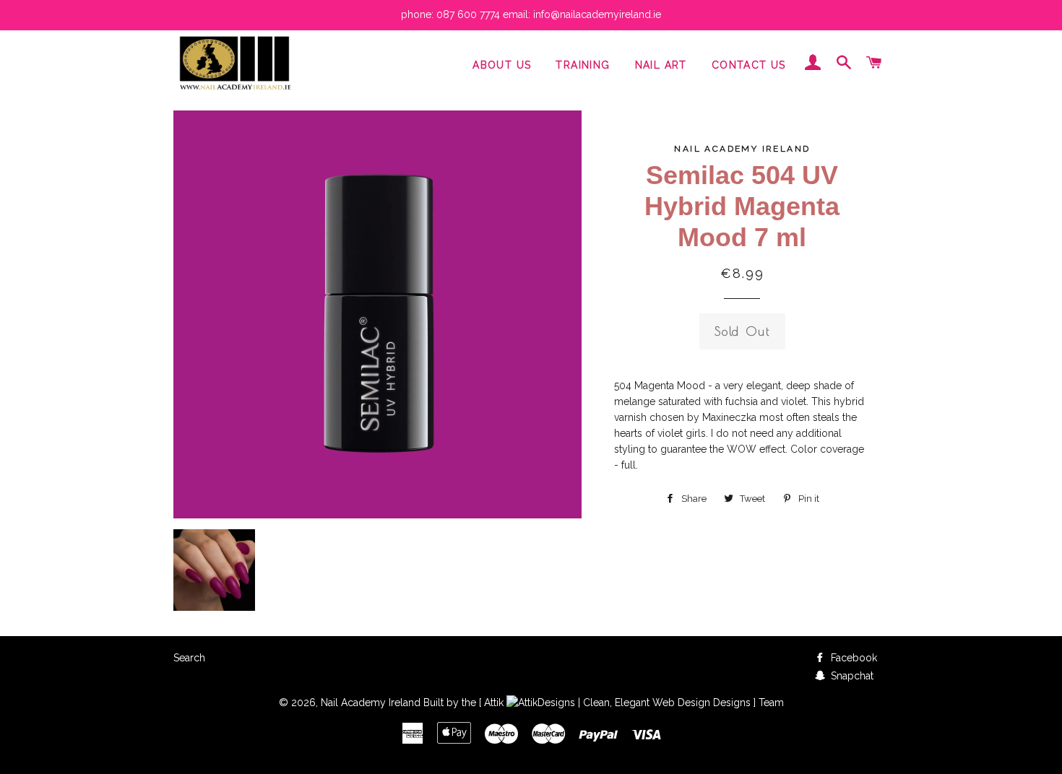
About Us (501, 65)
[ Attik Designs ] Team (631, 702)
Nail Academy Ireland (370, 702)
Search (189, 658)
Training (583, 65)
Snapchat (850, 676)
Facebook (852, 658)
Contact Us (749, 65)
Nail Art (661, 65)
